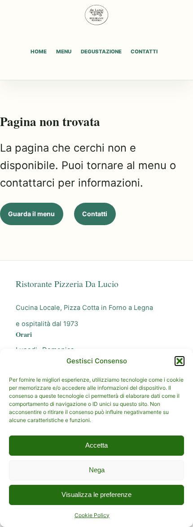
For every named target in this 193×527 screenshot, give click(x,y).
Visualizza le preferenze (96, 494)
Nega (97, 470)
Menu (63, 52)
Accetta (96, 445)
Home (39, 52)
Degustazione (101, 52)
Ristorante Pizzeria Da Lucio (67, 284)
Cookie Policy (92, 515)
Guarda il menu (31, 214)
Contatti (144, 52)
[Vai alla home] (96, 14)
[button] (179, 361)
